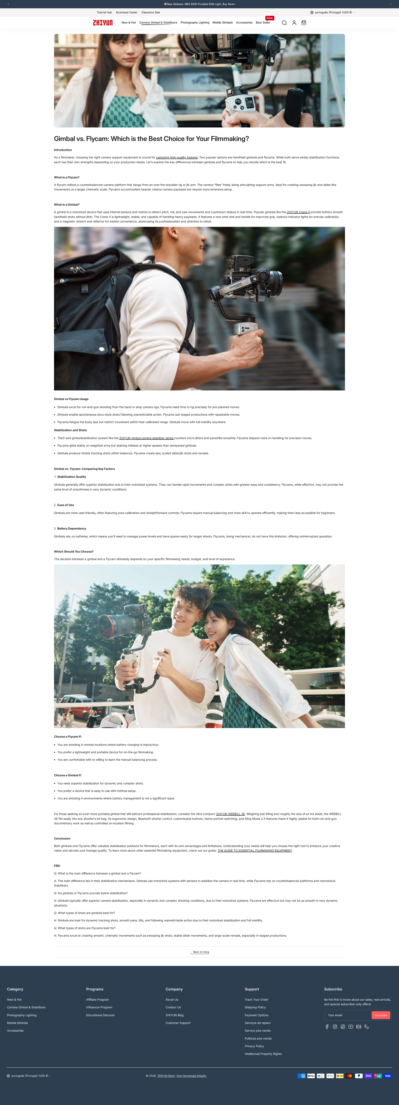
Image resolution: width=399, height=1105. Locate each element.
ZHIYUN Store (166, 1075)
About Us (172, 999)
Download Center (126, 12)
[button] (332, 12)
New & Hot (14, 999)
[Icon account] (294, 22)
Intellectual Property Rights (263, 1054)
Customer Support (178, 1023)
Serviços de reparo (258, 1023)
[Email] (358, 1026)
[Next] (390, 4)
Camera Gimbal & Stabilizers (26, 1007)
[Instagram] (334, 1026)
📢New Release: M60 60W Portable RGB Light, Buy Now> (199, 4)
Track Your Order (256, 999)
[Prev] (8, 4)
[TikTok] (342, 1026)
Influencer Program (99, 1007)
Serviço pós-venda (258, 1030)
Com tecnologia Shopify (191, 1075)
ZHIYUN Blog (175, 1015)
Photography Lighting (22, 1015)
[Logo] (102, 22)
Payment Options (256, 1015)
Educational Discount (100, 1015)
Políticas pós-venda (258, 1038)
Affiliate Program (97, 999)
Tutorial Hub (104, 12)
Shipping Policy (255, 1007)
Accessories (15, 1030)
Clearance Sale (151, 12)
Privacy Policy (254, 1046)
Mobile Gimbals (17, 1023)
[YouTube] (350, 1026)
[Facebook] (327, 1026)
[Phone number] (366, 1026)
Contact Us (173, 1007)
